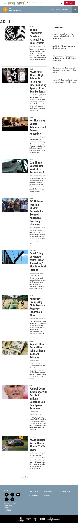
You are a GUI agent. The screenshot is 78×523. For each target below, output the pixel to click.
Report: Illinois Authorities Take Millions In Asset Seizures (38, 350)
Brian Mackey (33, 227)
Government (32, 437)
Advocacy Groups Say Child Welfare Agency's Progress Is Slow (37, 307)
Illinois (31, 27)
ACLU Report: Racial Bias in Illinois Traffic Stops (37, 444)
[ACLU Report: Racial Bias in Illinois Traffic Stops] (15, 443)
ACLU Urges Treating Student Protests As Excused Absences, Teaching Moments (36, 213)
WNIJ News (32, 250)
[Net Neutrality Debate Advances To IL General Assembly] (15, 124)
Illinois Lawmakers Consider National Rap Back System (36, 36)
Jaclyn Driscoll (33, 46)
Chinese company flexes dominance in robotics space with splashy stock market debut (65, 58)
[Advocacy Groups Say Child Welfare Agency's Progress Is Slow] (15, 302)
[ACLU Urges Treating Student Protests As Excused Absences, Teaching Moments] (15, 205)
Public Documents (34, 491)
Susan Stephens (33, 95)
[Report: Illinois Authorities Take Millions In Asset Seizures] (15, 348)
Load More (24, 477)
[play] (5, 9)
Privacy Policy (48, 491)
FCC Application (65, 491)
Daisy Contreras (33, 137)
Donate (70, 3)
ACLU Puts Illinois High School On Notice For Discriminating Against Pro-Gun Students (37, 81)
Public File (47, 495)
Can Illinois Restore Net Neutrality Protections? (36, 167)
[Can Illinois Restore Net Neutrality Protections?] (15, 166)
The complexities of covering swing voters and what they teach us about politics (64, 70)
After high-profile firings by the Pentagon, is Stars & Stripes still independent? (63, 36)
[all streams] (75, 9)
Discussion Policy (34, 495)
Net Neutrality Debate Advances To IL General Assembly (38, 127)
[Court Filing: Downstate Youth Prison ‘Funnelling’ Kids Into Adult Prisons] (15, 257)
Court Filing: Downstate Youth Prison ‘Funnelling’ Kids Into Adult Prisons (38, 261)
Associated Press (34, 318)
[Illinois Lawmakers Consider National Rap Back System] (15, 33)
